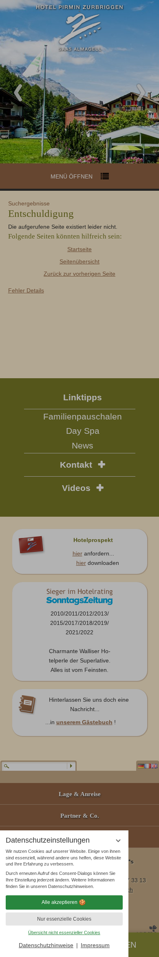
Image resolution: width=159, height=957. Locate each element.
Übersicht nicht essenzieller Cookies (64, 932)
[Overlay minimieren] (118, 840)
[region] (64, 869)
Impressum (95, 945)
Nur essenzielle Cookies (64, 919)
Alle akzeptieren (59, 902)
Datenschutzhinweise (46, 945)
